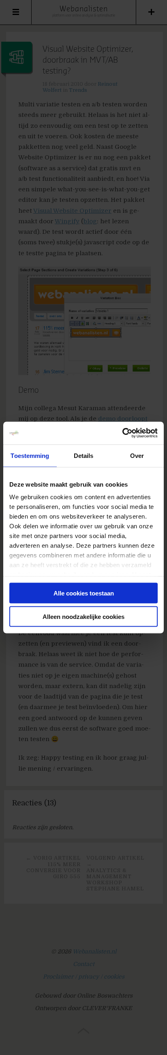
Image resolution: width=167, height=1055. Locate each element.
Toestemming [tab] (30, 455)
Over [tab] (137, 455)
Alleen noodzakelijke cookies (83, 616)
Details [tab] (84, 455)
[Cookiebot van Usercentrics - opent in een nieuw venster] (122, 433)
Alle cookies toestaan (84, 592)
